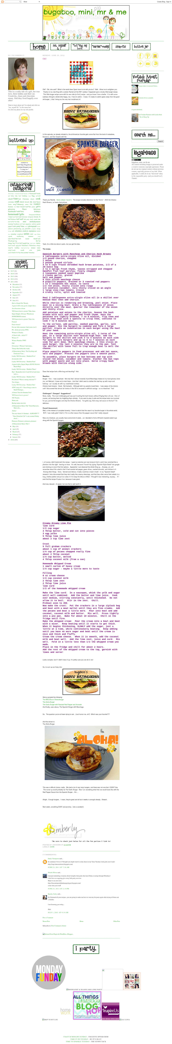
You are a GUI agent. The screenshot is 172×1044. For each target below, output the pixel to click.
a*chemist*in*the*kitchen (21, 193)
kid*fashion (12, 219)
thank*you (37, 239)
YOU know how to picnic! (20, 395)
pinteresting (17, 229)
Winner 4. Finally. (17, 332)
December (16, 284)
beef (20, 196)
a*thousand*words (34, 193)
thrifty (38, 243)
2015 (12, 271)
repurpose (32, 231)
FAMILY (37, 204)
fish (15, 207)
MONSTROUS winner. (19, 316)
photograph (32, 226)
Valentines (32, 245)
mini (24, 221)
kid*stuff (19, 219)
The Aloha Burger (49, 702)
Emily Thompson (53, 858)
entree (26, 204)
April (14, 429)
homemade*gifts (16, 214)
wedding (17, 248)
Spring (38, 234)
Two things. (15, 382)
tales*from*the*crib (14, 239)
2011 (12, 282)
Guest (24, 209)
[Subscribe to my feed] (155, 67)
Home (81, 921)
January (15, 437)
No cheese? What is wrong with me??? (24, 379)
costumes (11, 202)
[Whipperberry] (132, 989)
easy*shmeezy (18, 204)
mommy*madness (14, 224)
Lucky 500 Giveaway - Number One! (23, 385)
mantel (35, 219)
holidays (37, 211)
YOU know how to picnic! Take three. (24, 311)
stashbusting (20, 236)
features (10, 207)
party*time (20, 226)
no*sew (22, 224)
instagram (30, 217)
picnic (38, 226)
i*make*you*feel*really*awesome (17, 217)
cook (38, 198)
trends (13, 245)
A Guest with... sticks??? (19, 335)
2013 (12, 276)
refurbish (25, 231)
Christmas (26, 199)
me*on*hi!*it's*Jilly (13, 221)
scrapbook (20, 234)
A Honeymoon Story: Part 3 (20, 424)
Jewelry (36, 217)
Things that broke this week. (21, 348)
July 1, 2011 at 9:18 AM (58, 912)
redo (13, 231)
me (39, 219)
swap (39, 236)
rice (9, 234)
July (14, 298)
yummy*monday (29, 252)
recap (38, 229)
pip (23, 229)
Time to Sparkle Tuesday (78, 1041)
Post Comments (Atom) (58, 926)
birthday (24, 196)
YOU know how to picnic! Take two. (23, 319)
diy (31, 202)
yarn (38, 250)
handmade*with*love (16, 211)
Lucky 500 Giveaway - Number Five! (23, 356)
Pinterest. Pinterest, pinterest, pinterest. (24, 421)
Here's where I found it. (64, 200)
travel (9, 245)
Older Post (116, 921)
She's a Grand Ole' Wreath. (20, 303)
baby (12, 196)
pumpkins (33, 229)
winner (33, 248)
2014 (12, 274)
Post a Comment (48, 918)
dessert (27, 202)
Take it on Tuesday (79, 1039)
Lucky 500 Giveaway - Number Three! (24, 369)
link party (26, 219)
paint (38, 224)
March (15, 432)
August (15, 295)
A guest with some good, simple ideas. (24, 306)
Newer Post (46, 921)
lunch (31, 219)
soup (35, 234)
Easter (10, 204)
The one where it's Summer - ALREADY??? (25, 413)
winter (38, 248)
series (26, 233)
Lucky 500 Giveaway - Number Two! (23, 377)
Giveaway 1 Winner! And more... (22, 346)
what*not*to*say (25, 248)
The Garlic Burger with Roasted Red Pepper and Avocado (62, 704)
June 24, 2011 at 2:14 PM (58, 889)
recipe (9, 231)
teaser (27, 239)
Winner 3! (15, 338)
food (18, 207)
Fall (31, 204)
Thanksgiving (12, 241)
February (15, 434)
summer (30, 236)
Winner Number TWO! (19, 340)
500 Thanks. (16, 398)
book (29, 196)
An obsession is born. (18, 308)
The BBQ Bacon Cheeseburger (53, 699)
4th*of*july (11, 193)
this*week (32, 243)
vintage (38, 245)
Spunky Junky (52, 894)
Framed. (14, 322)
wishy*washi (11, 250)
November (16, 287)
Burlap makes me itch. (19, 403)
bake (16, 196)
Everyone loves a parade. (145, 98)
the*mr (38, 241)
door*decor (36, 202)
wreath (22, 250)
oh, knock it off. (17, 359)
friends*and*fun (25, 207)
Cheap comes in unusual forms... (148, 86)
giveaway (11, 209)
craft (17, 201)
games (33, 207)
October (15, 290)
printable (28, 229)
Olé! (13, 343)
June (14, 300)
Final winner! (16, 324)
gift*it (38, 206)
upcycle (18, 245)
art (9, 196)
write (30, 250)
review (38, 231)
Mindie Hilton (52, 872)
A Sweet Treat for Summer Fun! (21, 392)
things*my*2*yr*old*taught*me (18, 243)
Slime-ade (15, 400)
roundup (13, 234)
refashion (18, 231)
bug (33, 196)
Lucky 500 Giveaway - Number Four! (23, 361)
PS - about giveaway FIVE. (20, 330)
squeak (10, 236)
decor (22, 202)
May (14, 426)
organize (28, 224)
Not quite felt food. (136, 109)
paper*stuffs (12, 226)
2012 (12, 279)
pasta (26, 226)
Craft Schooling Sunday (75, 1037)
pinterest (10, 229)
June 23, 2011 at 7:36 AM (58, 867)
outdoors (34, 224)
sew (31, 234)
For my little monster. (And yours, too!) (24, 327)
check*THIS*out (14, 199)
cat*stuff (38, 196)
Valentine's (25, 245)
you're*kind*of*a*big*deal (15, 252)
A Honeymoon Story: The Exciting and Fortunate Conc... (24, 352)
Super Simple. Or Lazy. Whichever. (23, 314)
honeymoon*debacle (34, 214)
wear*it (10, 248)
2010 (12, 440)
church (32, 199)
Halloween (37, 209)
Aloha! (14, 411)
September (16, 292)
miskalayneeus (35, 221)
